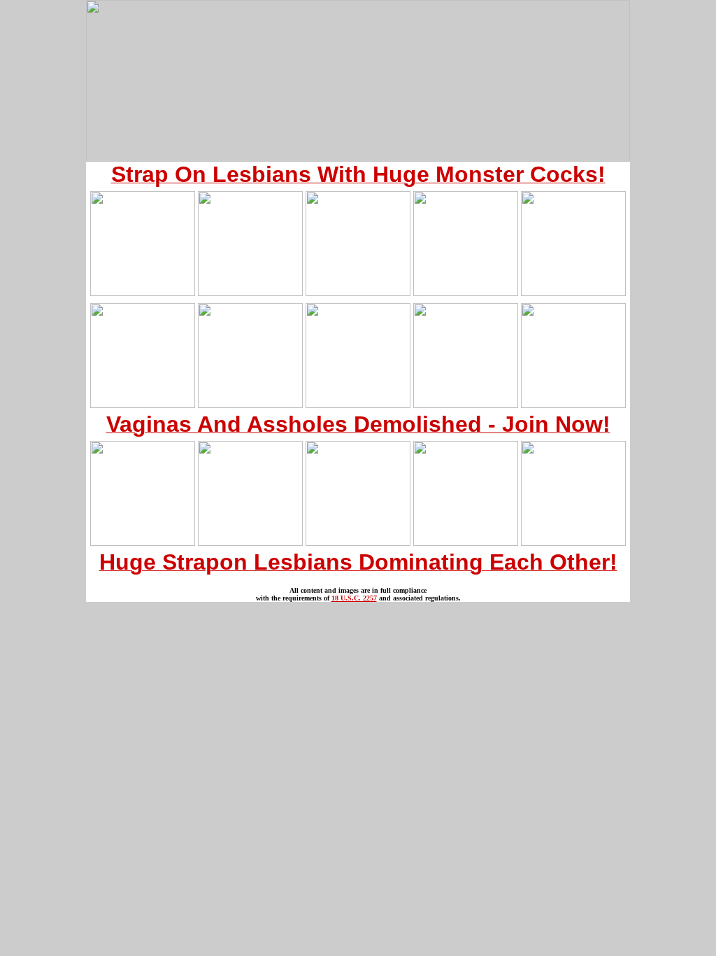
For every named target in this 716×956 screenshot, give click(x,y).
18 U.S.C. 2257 (354, 598)
